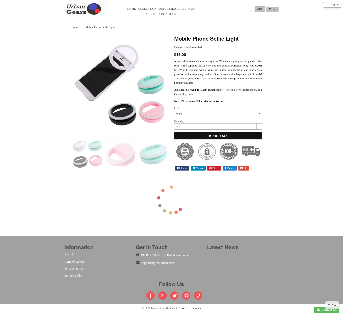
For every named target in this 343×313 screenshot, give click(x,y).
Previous (66, 85)
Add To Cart (219, 135)
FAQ (191, 8)
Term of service (75, 261)
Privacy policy (74, 268)
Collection (147, 8)
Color (177, 108)
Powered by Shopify (189, 307)
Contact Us (328, 309)
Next (174, 85)
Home (131, 8)
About (150, 14)
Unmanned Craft (172, 8)
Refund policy (74, 275)
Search (69, 254)
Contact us (167, 14)
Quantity (179, 121)
